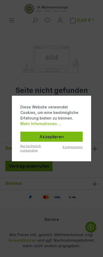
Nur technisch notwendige (30, 148)
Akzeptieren (51, 136)
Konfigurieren (73, 147)
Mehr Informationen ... (40, 123)
